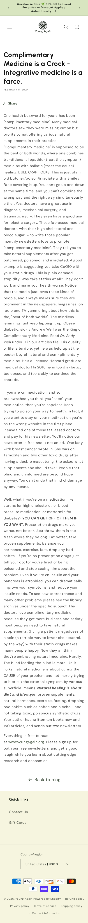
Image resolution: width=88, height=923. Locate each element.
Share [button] (12, 103)
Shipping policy (71, 906)
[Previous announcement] (9, 8)
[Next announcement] (79, 8)
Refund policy (74, 899)
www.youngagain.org (26, 742)
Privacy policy (19, 906)
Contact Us (18, 812)
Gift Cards (17, 822)
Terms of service (45, 906)
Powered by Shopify (47, 899)
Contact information (46, 913)
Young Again (23, 899)
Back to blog (47, 779)
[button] (9, 27)
